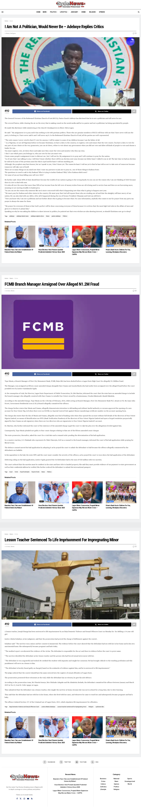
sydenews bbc (100, 706)
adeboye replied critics (37, 216)
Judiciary (74, 12)
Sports (129, 778)
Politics (53, 12)
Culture (103, 784)
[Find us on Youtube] (28, 799)
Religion (92, 12)
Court (10, 472)
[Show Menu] (2, 12)
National (116, 778)
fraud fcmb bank (24, 472)
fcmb (16, 472)
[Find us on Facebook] (17, 799)
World (130, 784)
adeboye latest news (22, 216)
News (45, 12)
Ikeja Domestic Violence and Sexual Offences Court (24, 706)
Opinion (102, 12)
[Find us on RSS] (32, 799)
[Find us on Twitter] (20, 798)
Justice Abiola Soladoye (48, 706)
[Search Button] (138, 12)
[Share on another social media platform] (134, 111)
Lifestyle (63, 12)
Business (110, 245)
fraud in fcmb (35, 472)
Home (38, 12)
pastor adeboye (56, 216)
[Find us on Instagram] (24, 799)
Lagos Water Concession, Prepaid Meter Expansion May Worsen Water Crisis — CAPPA (86, 252)
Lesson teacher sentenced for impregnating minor (71, 706)
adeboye (11, 216)
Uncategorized (130, 781)
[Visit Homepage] (70, 4)
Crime (83, 12)
